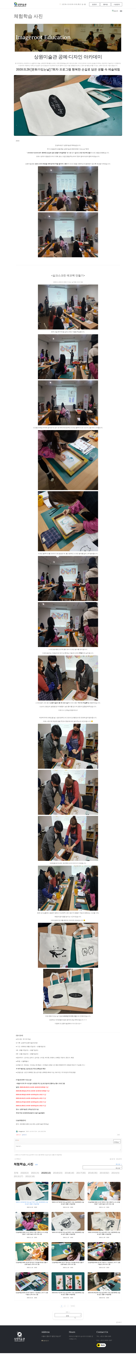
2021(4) (35, 1173)
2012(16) (30, 1176)
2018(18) (69, 1173)
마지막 (73, 1306)
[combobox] (117, 1141)
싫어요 (24, 1134)
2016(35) (93, 1173)
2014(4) (115, 1173)
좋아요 (18, 1134)
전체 (16, 1173)
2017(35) (81, 1173)
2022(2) (25, 1173)
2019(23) (58, 1173)
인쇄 (118, 1134)
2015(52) (104, 1173)
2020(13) (46, 1173)
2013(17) (18, 1176)
